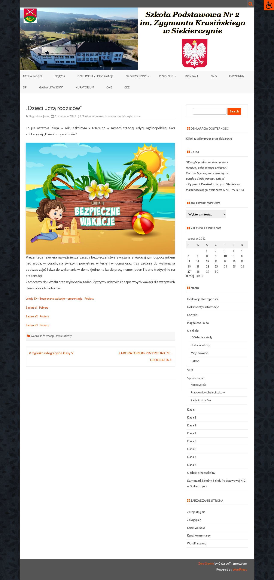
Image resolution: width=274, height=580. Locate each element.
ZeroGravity (206, 563)
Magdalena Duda (198, 323)
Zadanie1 (31, 307)
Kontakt (191, 76)
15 (207, 261)
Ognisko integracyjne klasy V (52, 353)
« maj (190, 276)
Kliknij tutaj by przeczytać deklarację (209, 139)
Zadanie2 (32, 316)
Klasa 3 (191, 425)
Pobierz (89, 298)
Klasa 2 (191, 417)
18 (234, 261)
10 (225, 256)
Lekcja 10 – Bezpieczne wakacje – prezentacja (54, 298)
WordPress (239, 569)
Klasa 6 (191, 449)
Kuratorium (85, 87)
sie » (200, 276)
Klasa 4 (191, 433)
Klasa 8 (191, 465)
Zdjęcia (59, 76)
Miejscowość (199, 353)
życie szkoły (64, 336)
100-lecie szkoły (201, 337)
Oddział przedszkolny (201, 473)
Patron (195, 361)
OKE (109, 87)
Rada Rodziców (201, 400)
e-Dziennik (236, 76)
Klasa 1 (191, 409)
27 (189, 271)
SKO (214, 76)
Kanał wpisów (196, 528)
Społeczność (136, 76)
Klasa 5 (191, 441)
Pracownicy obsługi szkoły (208, 392)
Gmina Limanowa (51, 87)
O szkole (166, 76)
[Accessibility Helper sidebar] (269, 5)
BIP (25, 87)
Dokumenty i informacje (95, 76)
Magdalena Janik (38, 116)
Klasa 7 (191, 457)
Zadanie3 (32, 325)
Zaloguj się (194, 520)
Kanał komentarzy (199, 535)
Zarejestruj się (196, 512)
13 (189, 261)
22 (207, 266)
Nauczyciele (198, 385)
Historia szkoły (200, 345)
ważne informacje (43, 336)
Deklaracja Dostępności (202, 299)
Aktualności (32, 76)
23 (216, 266)
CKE (127, 87)
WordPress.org (196, 543)
